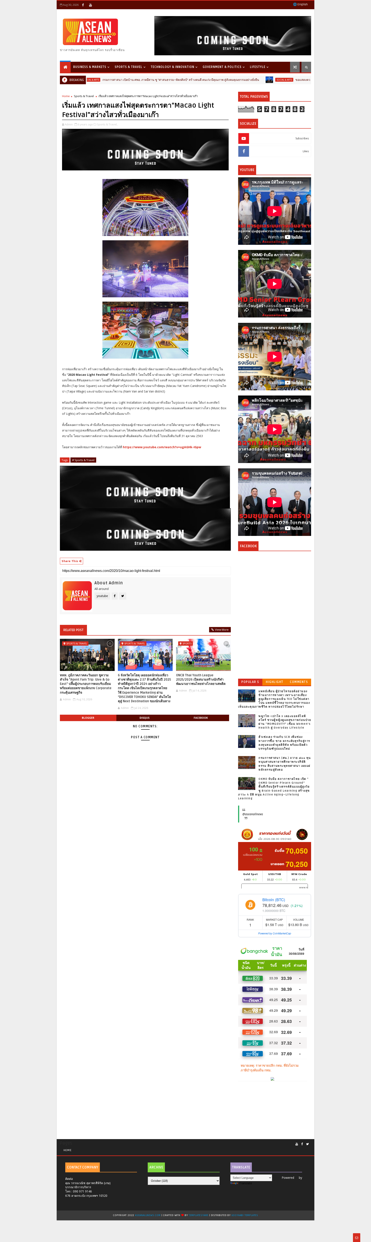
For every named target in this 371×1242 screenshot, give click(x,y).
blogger (88, 718)
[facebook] (83, 5)
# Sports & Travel (83, 460)
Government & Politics (222, 67)
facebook (201, 718)
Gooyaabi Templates (244, 1215)
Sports (187, 643)
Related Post (73, 630)
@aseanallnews (252, 814)
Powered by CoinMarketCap (274, 933)
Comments (299, 682)
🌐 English (300, 4)
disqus (144, 718)
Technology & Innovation (172, 67)
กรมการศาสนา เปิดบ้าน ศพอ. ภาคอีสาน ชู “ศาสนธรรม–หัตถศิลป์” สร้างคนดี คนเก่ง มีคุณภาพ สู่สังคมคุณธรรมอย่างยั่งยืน (135, 80)
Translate (245, 1183)
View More (222, 630)
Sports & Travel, (107, 124)
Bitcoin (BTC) (273, 899)
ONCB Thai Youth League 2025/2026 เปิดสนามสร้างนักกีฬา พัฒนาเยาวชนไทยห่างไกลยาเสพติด (201, 679)
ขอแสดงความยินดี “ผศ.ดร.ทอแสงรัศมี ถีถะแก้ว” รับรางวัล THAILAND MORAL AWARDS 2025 (308, 80)
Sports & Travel (128, 67)
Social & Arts (238, 79)
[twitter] (307, 1144)
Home (66, 96)
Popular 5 (250, 682)
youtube (102, 596)
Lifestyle (257, 67)
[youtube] (90, 5)
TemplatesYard (198, 1215)
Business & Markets (89, 67)
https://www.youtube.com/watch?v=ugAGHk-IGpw (162, 447)
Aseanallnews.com (148, 1215)
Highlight (274, 682)
